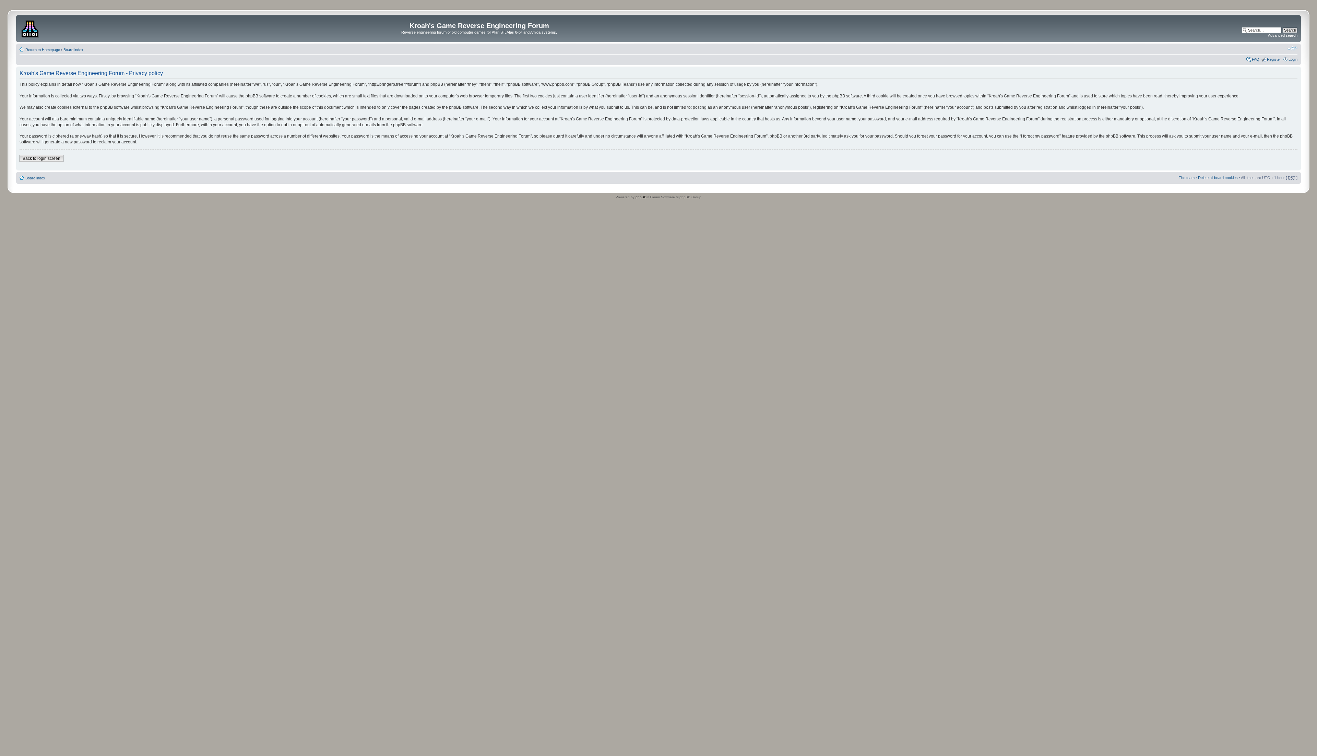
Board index (73, 50)
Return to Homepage (42, 50)
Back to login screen (41, 158)
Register (1274, 59)
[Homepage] (31, 28)
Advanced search (1282, 35)
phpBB (641, 197)
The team (1187, 178)
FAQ (1255, 59)
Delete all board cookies (1218, 178)
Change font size (1292, 48)
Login (1293, 59)
